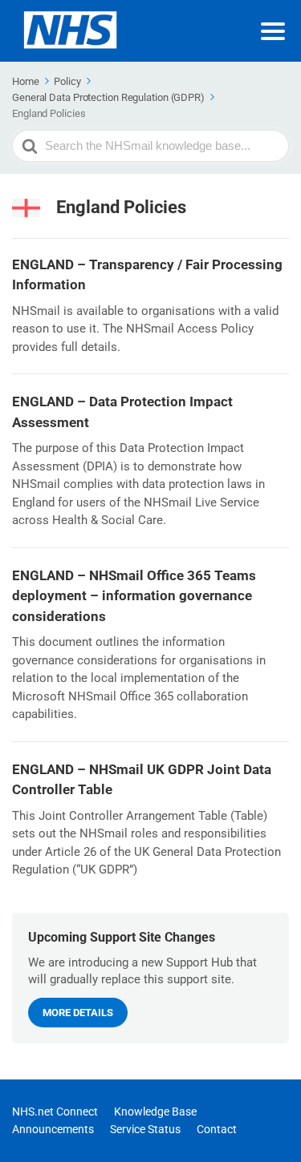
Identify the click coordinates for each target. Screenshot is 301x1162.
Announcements (53, 1129)
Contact (217, 1129)
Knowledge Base (155, 1111)
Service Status (145, 1129)
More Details (78, 1013)
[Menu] (273, 31)
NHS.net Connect (55, 1111)
